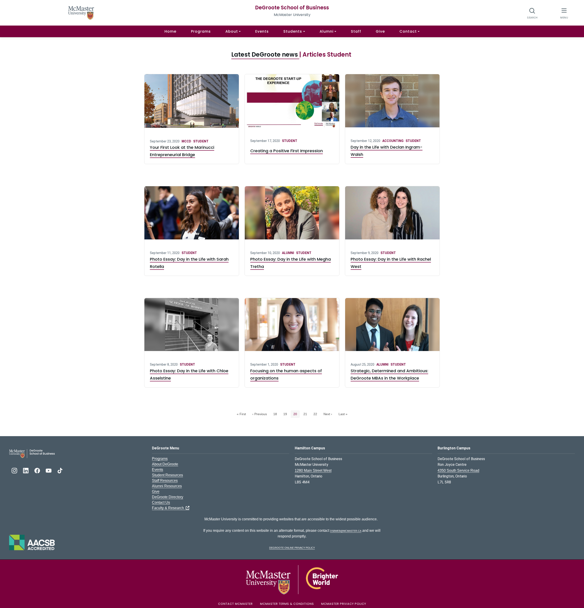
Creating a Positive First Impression (286, 151)
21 (306, 414)
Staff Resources (165, 480)
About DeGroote (165, 464)
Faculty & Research (169, 508)
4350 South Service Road (458, 470)
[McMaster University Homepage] (81, 12)
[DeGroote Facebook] (37, 470)
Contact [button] (408, 31)
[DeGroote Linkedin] (26, 470)
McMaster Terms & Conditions (287, 604)
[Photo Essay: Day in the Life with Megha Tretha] (292, 215)
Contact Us (161, 502)
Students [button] (292, 31)
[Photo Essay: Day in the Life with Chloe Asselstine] (191, 327)
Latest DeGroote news (265, 54)
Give (380, 31)
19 (286, 414)
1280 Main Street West (313, 470)
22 (316, 414)
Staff (356, 31)
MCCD (187, 141)
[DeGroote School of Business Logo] (32, 453)
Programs (201, 31)
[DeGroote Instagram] (15, 470)
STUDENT (201, 141)
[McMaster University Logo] (292, 579)
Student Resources (167, 475)
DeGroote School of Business (292, 7)
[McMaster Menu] (564, 13)
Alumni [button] (327, 31)
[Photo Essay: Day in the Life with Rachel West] (392, 215)
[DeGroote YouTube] (49, 470)
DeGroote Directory (167, 497)
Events (262, 31)
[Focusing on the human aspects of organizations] (292, 327)
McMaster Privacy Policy (343, 604)
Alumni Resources (167, 486)
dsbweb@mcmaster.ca (345, 530)
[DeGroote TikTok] (60, 470)
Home (170, 31)
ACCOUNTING (393, 141)
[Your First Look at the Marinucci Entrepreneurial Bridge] (191, 103)
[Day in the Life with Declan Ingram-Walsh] (392, 103)
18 (276, 414)
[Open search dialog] (532, 13)
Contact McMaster (235, 604)
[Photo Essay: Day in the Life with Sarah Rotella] (191, 215)
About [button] (231, 31)
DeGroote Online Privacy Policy (292, 547)
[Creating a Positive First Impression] (292, 103)
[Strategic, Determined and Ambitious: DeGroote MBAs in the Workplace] (392, 327)
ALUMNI (288, 253)
